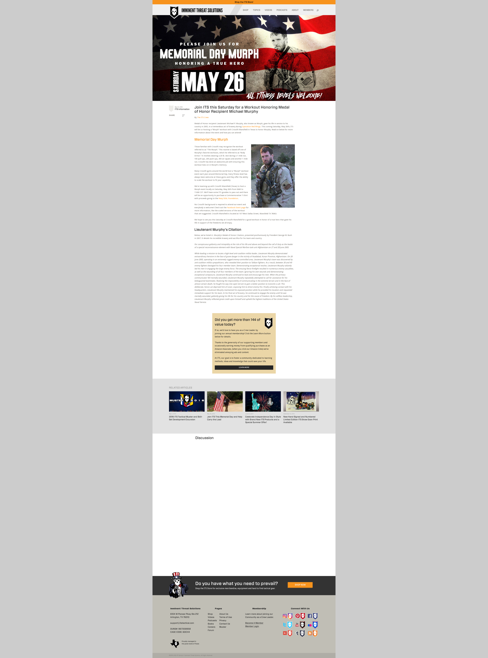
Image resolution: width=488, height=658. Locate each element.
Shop (210, 614)
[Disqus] (244, 472)
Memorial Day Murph (211, 139)
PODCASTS (282, 10)
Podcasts (212, 621)
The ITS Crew (203, 117)
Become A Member (254, 623)
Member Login (252, 626)
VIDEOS (268, 10)
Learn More (244, 367)
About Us (223, 614)
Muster (222, 627)
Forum (211, 630)
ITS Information (182, 109)
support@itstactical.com (182, 623)
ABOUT (295, 10)
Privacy (222, 621)
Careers (211, 627)
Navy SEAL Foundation (228, 198)
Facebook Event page (236, 207)
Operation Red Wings (251, 126)
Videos (211, 617)
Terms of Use (225, 617)
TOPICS (256, 10)
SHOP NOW (300, 585)
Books (211, 624)
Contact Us (224, 624)
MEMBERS (308, 10)
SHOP (245, 10)
